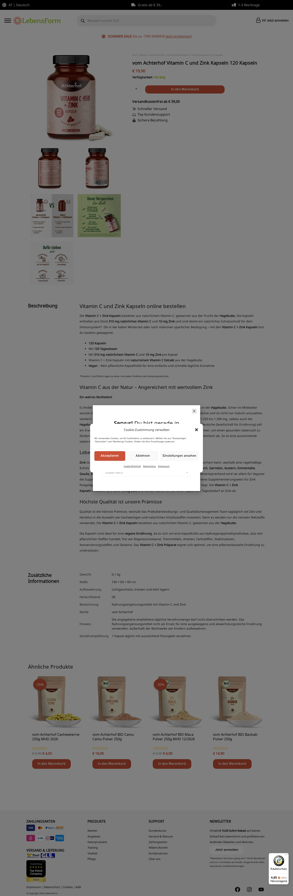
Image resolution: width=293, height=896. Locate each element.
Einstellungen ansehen (179, 456)
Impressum (163, 466)
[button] (196, 430)
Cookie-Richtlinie (132, 466)
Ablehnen (143, 456)
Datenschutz (149, 466)
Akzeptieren (110, 456)
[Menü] (286, 855)
